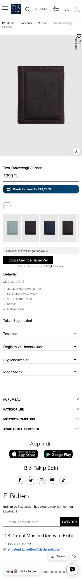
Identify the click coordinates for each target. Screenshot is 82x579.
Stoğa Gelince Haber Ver (28, 260)
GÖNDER (69, 521)
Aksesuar (26, 23)
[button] (41, 189)
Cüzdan (42, 23)
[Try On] (76, 151)
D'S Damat (8, 23)
